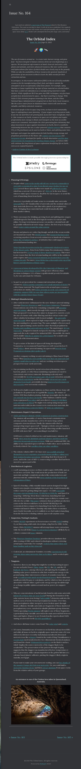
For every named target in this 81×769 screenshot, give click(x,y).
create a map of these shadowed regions (43, 252)
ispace (33, 533)
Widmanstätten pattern (41, 642)
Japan (41, 567)
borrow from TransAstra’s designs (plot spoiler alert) (40, 349)
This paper (34, 501)
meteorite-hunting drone (24, 668)
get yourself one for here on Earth (27, 398)
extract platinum (49, 668)
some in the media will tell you (37, 183)
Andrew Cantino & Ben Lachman (25, 149)
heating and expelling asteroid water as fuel (31, 328)
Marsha (51, 392)
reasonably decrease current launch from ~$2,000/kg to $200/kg (39, 492)
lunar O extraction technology (44, 530)
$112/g (48, 191)
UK (55, 567)
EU (48, 567)
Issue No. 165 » (65, 737)
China (36, 567)
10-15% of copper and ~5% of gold (40, 377)
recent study (19, 640)
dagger (33, 637)
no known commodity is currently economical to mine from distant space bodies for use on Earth (41, 186)
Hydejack (43, 764)
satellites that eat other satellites (44, 446)
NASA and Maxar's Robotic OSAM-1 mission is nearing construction (41, 416)
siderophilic (45, 598)
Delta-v (21, 348)
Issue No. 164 (35, 42)
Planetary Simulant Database (28, 538)
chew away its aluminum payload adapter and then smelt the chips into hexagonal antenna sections (41, 440)
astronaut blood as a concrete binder (29, 408)
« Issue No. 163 (17, 737)
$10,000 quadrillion (42, 618)
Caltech (17, 570)
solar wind (53, 624)
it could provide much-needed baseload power (37, 577)
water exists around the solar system (34, 227)
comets (65, 624)
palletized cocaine (59, 188)
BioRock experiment (25, 379)
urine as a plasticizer (55, 408)
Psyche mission (34, 611)
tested (59, 521)
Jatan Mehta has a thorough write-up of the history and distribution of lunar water (42, 261)
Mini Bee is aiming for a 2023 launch (39, 336)
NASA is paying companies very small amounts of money (45, 285)
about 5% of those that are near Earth (29, 596)
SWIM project (41, 235)
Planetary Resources (29, 305)
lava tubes (32, 400)
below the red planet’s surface (26, 240)
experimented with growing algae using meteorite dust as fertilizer (40, 553)
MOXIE (22, 521)
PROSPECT (28, 527)
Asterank (17, 204)
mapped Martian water (59, 235)
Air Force (24, 570)
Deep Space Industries (50, 305)
